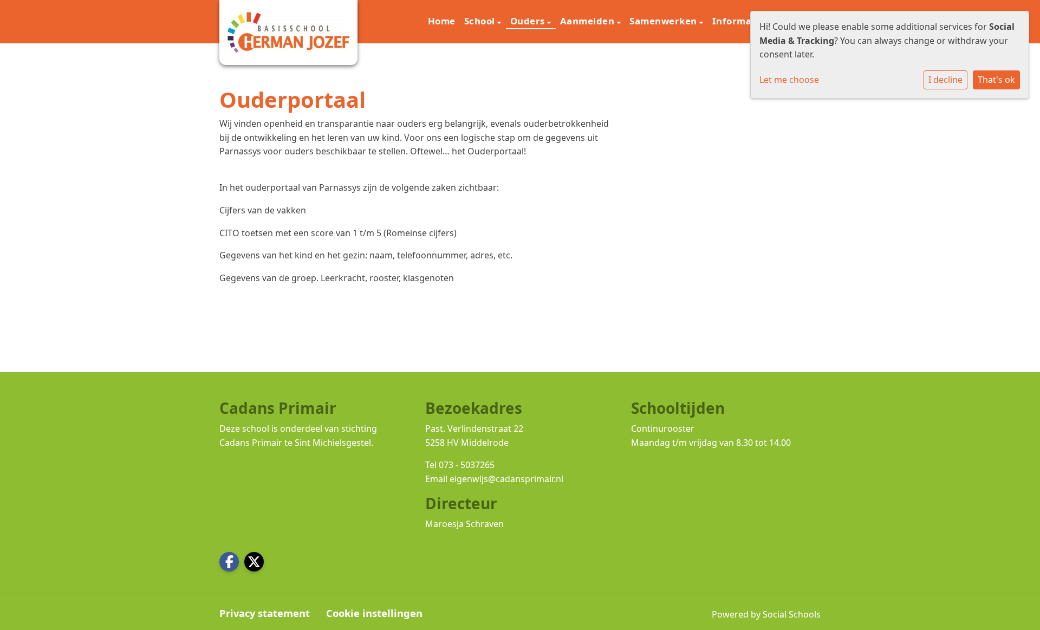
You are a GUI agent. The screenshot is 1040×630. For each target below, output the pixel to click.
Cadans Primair (250, 443)
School (481, 21)
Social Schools (792, 614)
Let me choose (789, 80)
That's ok (996, 80)
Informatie (739, 21)
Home (442, 21)
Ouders (529, 21)
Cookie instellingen (374, 613)
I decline (945, 80)
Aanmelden (588, 21)
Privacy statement (264, 613)
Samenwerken (664, 21)
